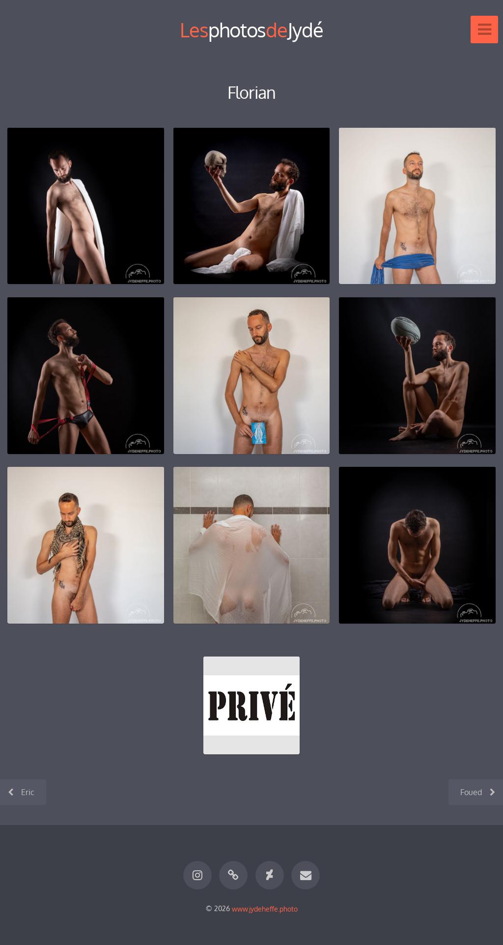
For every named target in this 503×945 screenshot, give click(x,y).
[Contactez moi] (305, 875)
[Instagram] (197, 875)
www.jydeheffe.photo (265, 908)
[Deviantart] (269, 875)
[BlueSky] (233, 875)
